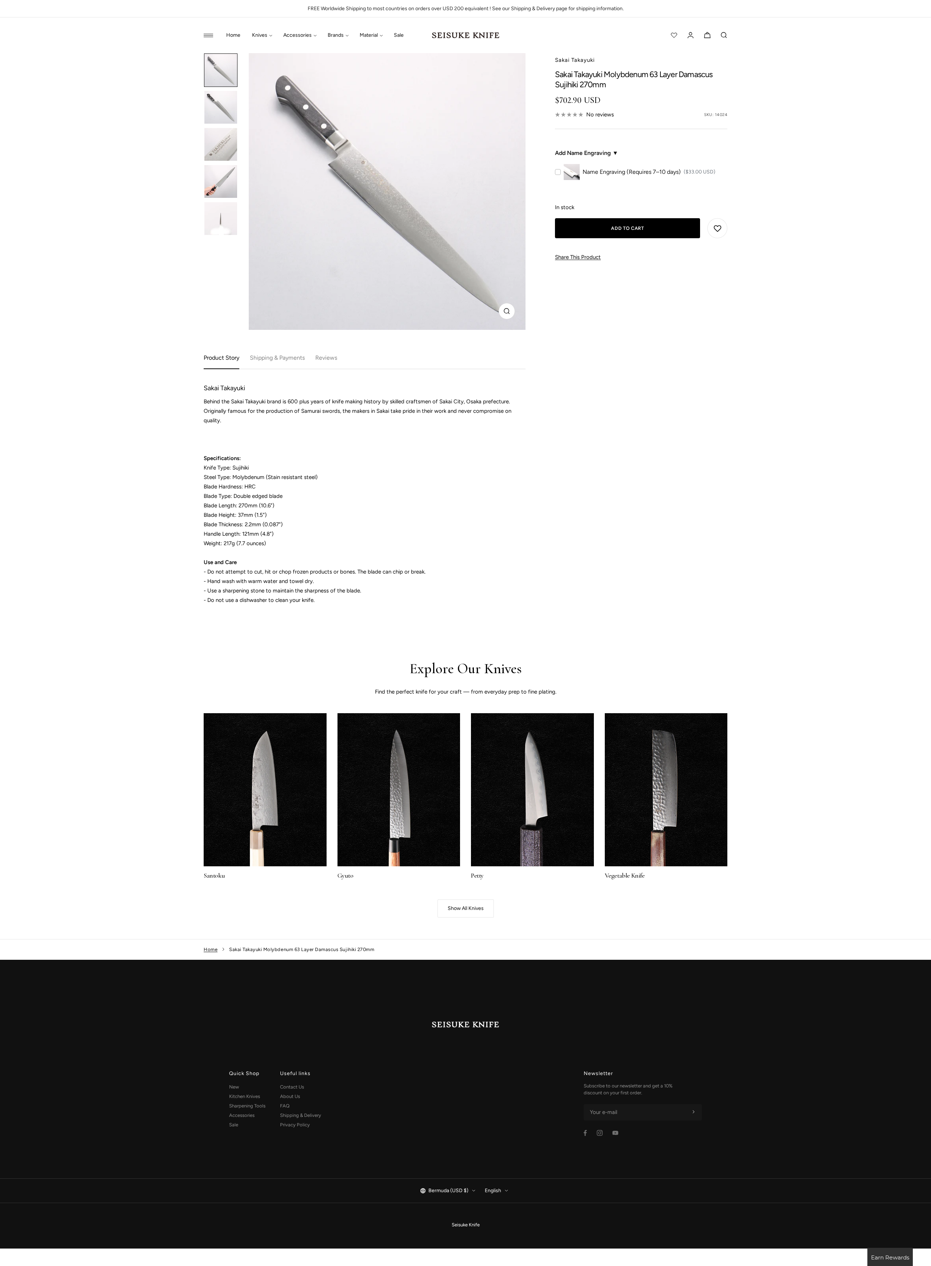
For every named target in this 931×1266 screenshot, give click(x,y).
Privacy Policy (295, 1124)
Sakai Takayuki (575, 60)
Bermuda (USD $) (448, 1190)
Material (369, 35)
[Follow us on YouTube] (615, 1133)
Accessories (297, 35)
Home (233, 35)
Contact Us (292, 1087)
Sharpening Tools (247, 1106)
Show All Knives (466, 908)
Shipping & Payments (277, 357)
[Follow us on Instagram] (600, 1133)
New (234, 1087)
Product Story (221, 357)
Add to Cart (627, 228)
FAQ (284, 1106)
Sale (399, 35)
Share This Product (578, 257)
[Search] (724, 35)
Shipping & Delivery (300, 1115)
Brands (336, 35)
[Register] (693, 1112)
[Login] (690, 35)
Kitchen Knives (244, 1096)
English (493, 1190)
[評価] (674, 35)
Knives (259, 35)
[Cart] (707, 35)
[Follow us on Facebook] (585, 1133)
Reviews (326, 357)
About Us (290, 1096)
